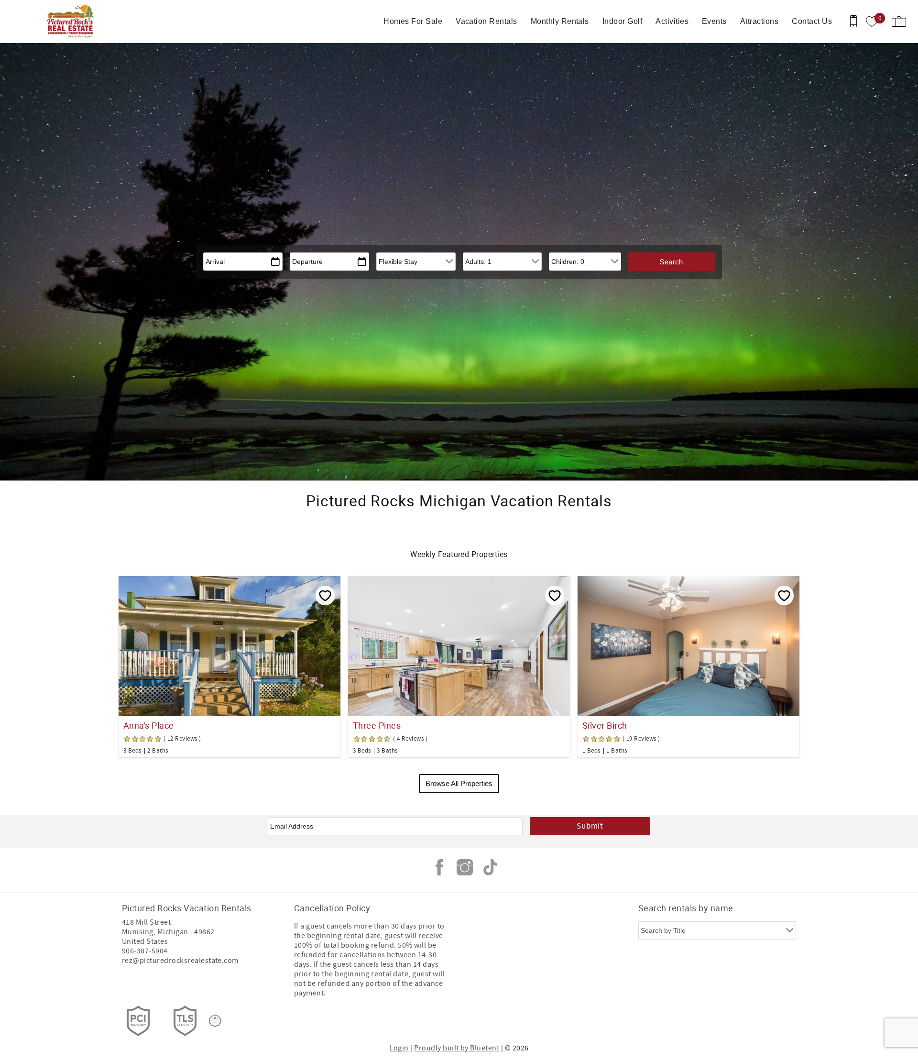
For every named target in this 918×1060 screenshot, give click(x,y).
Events (714, 21)
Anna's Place (148, 725)
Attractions (759, 21)
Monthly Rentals (560, 21)
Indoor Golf (622, 21)
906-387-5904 (145, 951)
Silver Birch (604, 725)
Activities (672, 21)
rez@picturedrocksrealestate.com (180, 960)
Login (398, 1048)
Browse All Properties (459, 783)
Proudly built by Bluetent (456, 1048)
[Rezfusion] (215, 1020)
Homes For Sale (412, 21)
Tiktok (490, 867)
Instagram (464, 867)
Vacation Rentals (486, 21)
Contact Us (812, 21)
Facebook (439, 867)
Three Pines (377, 725)
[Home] (73, 21)
